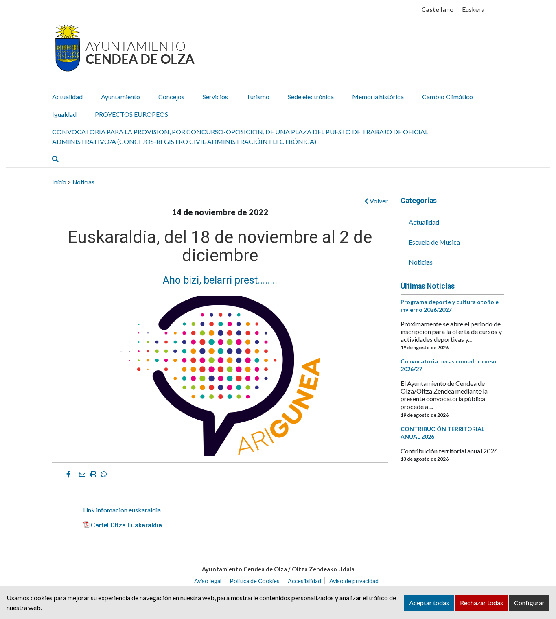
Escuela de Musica (434, 242)
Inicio (59, 182)
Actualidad (67, 97)
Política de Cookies (255, 580)
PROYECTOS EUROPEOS (131, 114)
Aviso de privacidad (354, 580)
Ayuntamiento (120, 97)
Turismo (257, 97)
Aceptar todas (429, 602)
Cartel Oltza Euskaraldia (126, 525)
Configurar (529, 602)
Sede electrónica (311, 97)
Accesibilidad (304, 580)
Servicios (215, 97)
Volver (378, 201)
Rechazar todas (481, 602)
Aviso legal (207, 580)
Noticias (83, 182)
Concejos (171, 97)
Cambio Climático (447, 97)
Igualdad (64, 114)
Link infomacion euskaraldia (122, 510)
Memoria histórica (378, 97)
